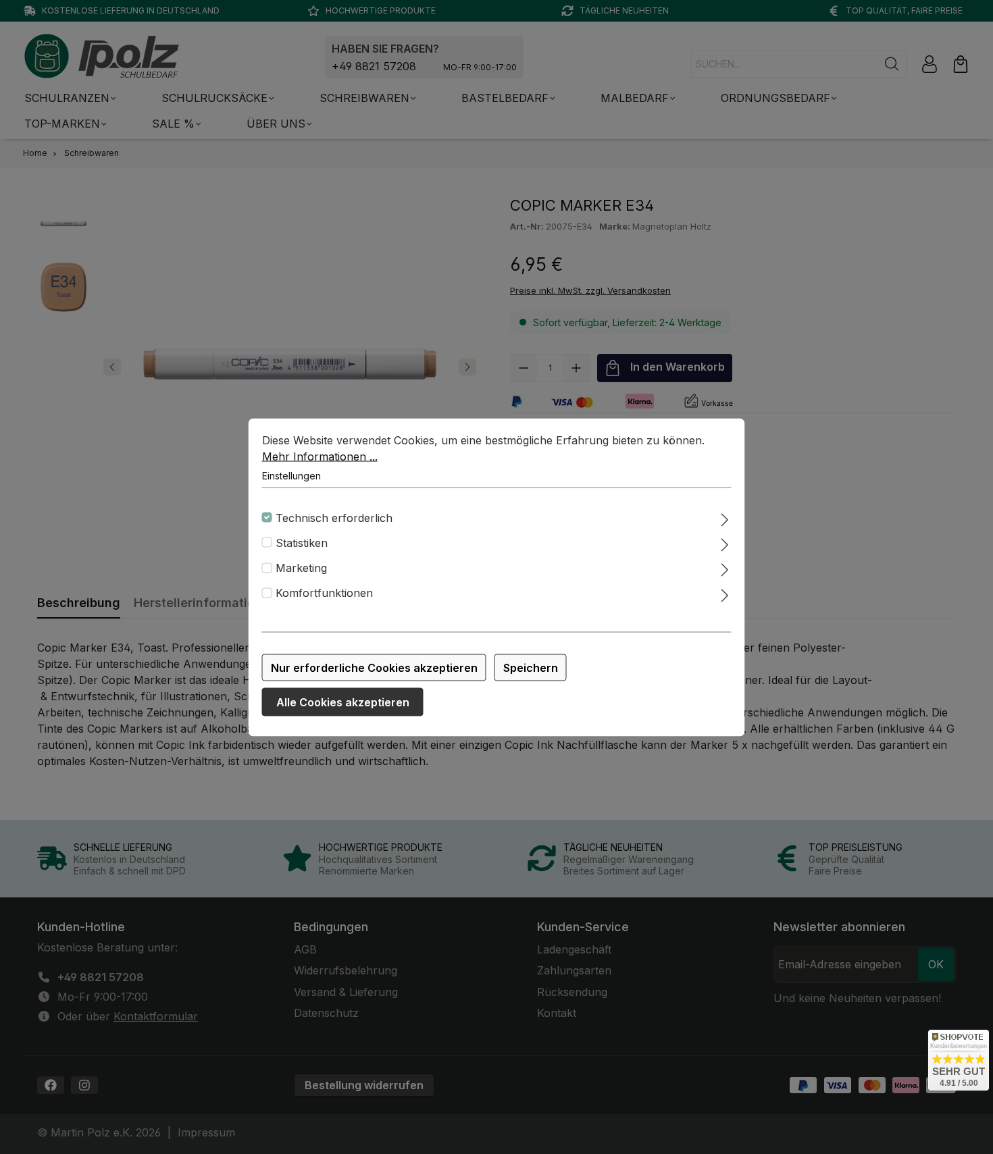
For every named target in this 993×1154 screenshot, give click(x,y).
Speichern (530, 667)
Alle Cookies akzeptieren (342, 701)
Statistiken (302, 542)
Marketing (301, 568)
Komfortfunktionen (324, 593)
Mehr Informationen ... (320, 456)
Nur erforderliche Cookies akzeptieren (374, 667)
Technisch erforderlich (334, 517)
